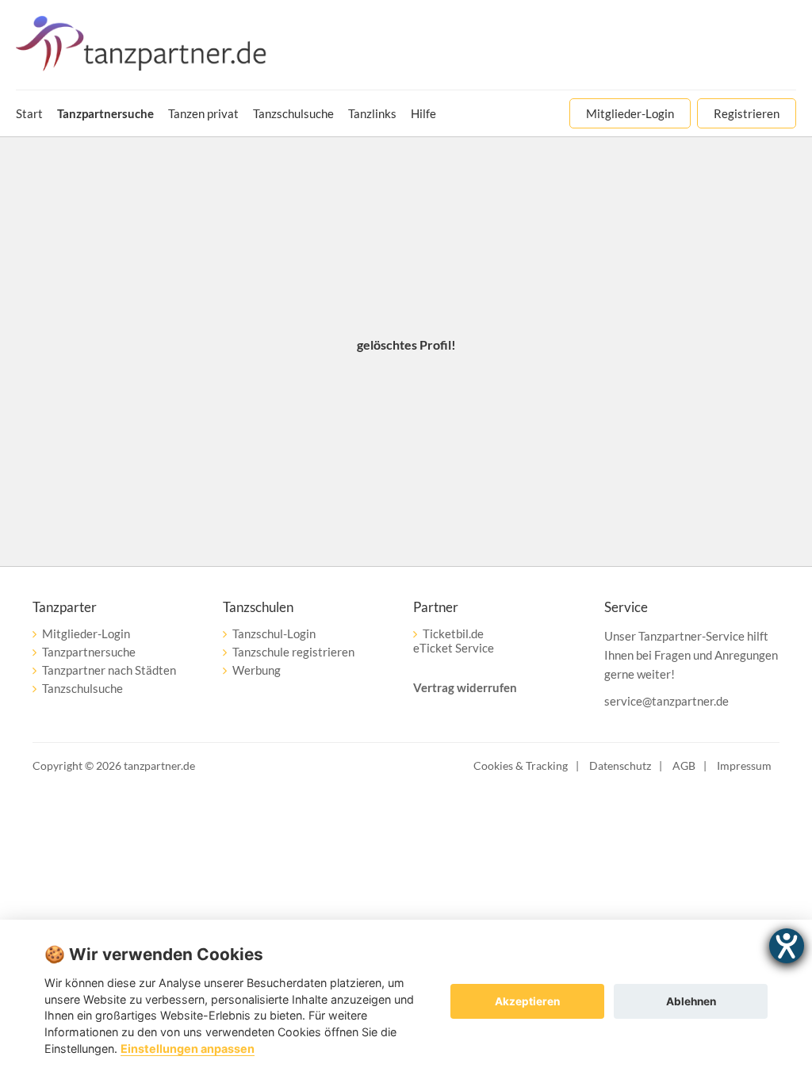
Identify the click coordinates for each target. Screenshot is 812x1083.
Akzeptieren (527, 1001)
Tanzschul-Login (274, 633)
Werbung (256, 670)
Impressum (744, 765)
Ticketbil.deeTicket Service (453, 640)
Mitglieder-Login (86, 633)
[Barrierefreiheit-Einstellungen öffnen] (786, 945)
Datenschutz (620, 765)
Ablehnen (691, 1001)
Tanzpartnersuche (89, 652)
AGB (683, 765)
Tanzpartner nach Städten (109, 670)
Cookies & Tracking (520, 765)
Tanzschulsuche (82, 688)
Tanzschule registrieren (293, 652)
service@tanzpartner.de (666, 701)
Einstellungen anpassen (188, 1048)
